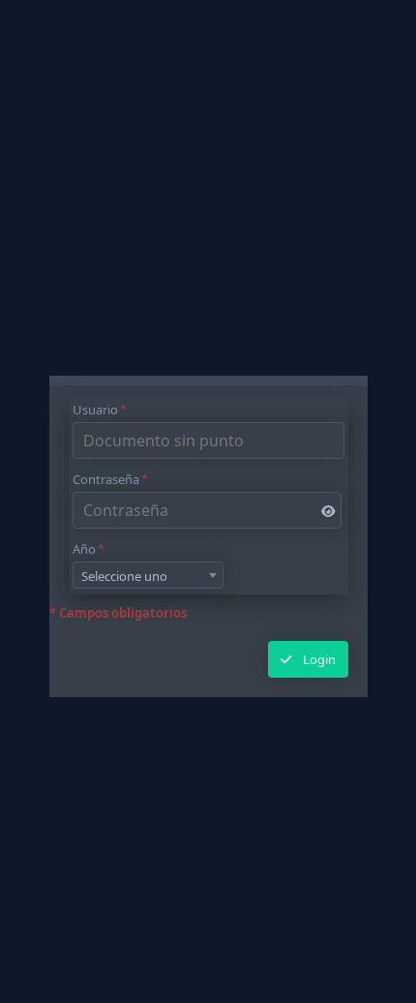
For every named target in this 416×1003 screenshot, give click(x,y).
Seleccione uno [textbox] (124, 576)
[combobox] (148, 575)
